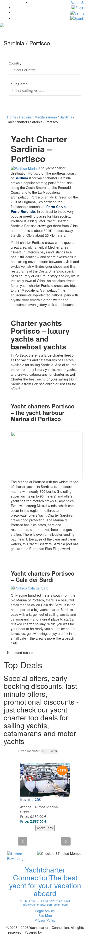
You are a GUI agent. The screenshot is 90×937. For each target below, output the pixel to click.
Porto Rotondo (23, 211)
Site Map (45, 915)
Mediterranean (46, 117)
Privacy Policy (45, 920)
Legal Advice (45, 910)
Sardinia (66, 117)
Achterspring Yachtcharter (62, 932)
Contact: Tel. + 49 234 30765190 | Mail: (45, 901)
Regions (25, 117)
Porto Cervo (56, 206)
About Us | (78, 2)
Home (11, 117)
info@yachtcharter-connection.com (45, 904)
